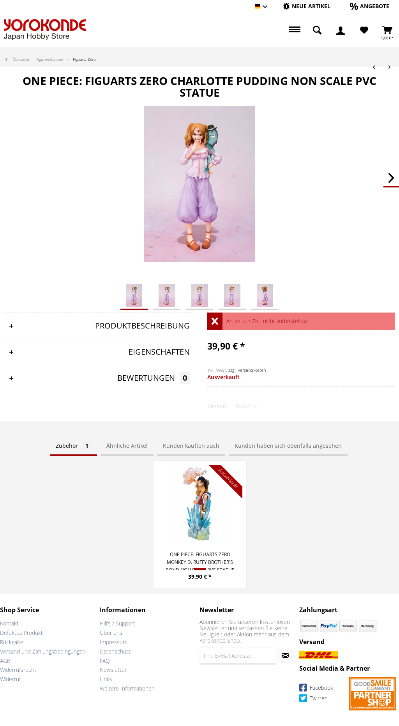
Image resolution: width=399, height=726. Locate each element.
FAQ (105, 660)
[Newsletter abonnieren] (285, 655)
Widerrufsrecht (18, 669)
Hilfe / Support (117, 623)
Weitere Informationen (127, 688)
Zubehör (72, 445)
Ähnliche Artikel (127, 445)
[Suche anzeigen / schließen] (317, 30)
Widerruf (10, 679)
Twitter (317, 698)
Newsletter (113, 669)
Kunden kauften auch (191, 445)
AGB (5, 660)
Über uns (111, 632)
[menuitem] (306, 6)
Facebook (320, 688)
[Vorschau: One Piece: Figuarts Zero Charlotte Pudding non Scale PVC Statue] (134, 295)
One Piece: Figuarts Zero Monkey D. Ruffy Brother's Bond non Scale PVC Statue (200, 560)
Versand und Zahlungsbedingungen (43, 651)
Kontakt (9, 623)
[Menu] (293, 30)
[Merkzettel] (364, 30)
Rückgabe (11, 642)
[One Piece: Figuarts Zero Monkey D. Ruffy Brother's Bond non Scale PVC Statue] (199, 504)
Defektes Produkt (21, 632)
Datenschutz (115, 651)
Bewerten (248, 406)
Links (106, 679)
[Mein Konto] (340, 30)
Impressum (113, 642)
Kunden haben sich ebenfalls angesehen (288, 445)
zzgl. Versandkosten (247, 370)
